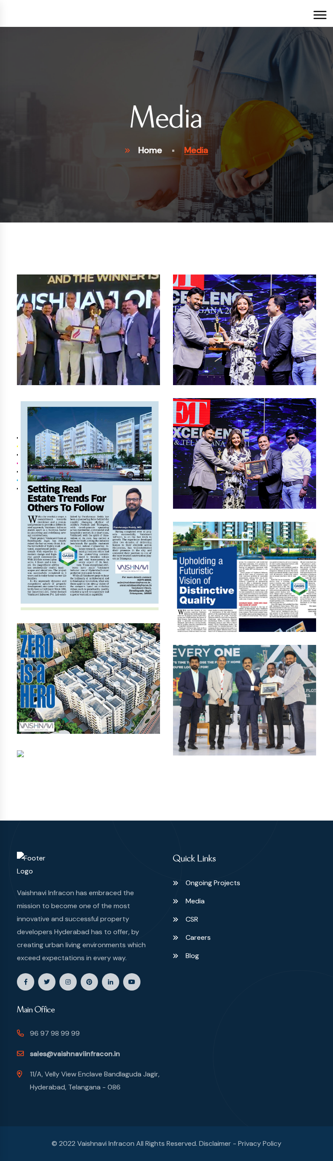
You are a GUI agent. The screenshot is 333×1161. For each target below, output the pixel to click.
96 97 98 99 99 (55, 1033)
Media (195, 901)
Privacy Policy (259, 1143)
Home (150, 150)
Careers (198, 937)
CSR (192, 919)
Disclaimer (215, 1143)
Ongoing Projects (213, 882)
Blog (192, 955)
